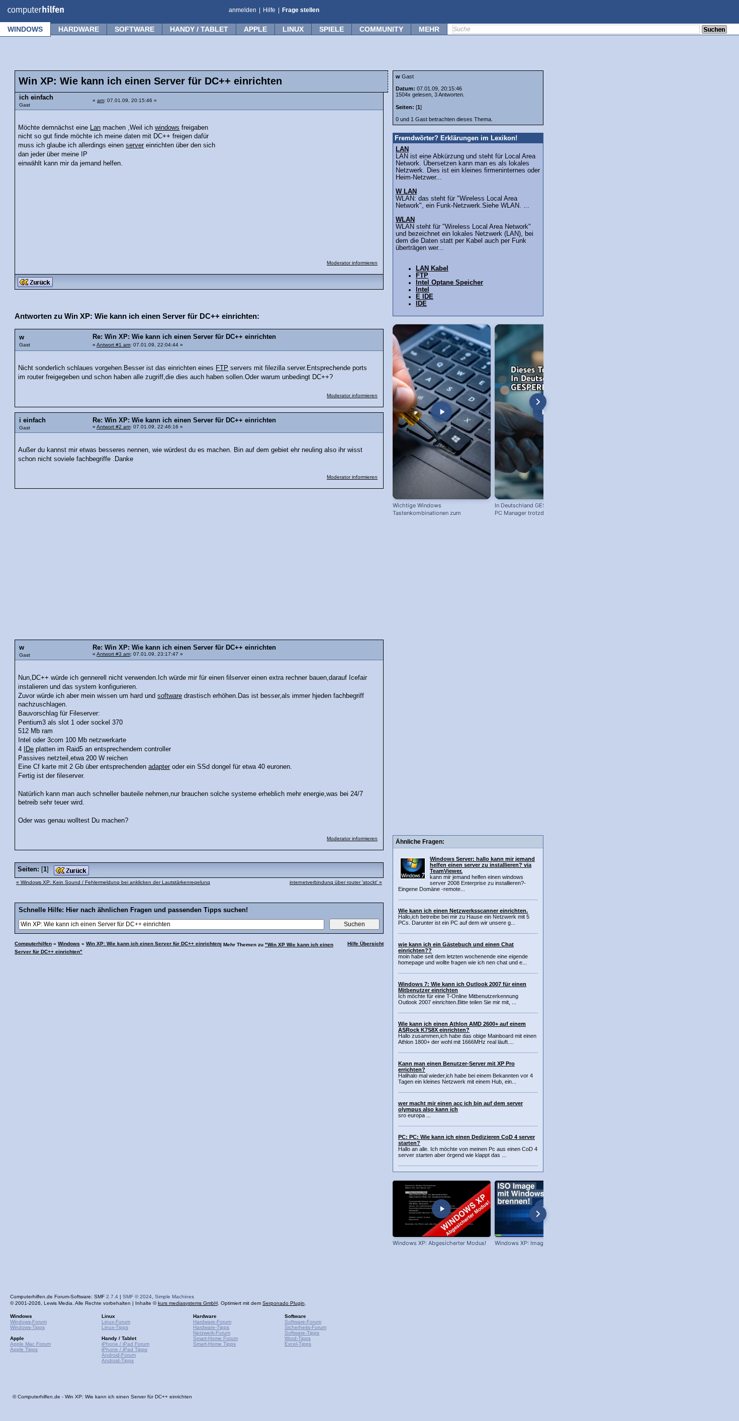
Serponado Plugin (283, 1303)
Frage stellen (300, 10)
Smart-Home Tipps (214, 1344)
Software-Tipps (302, 1333)
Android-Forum (119, 1355)
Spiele (331, 29)
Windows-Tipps (27, 1327)
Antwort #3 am (113, 654)
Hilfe (269, 10)
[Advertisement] (302, 178)
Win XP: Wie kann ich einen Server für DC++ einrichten (153, 943)
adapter (159, 766)
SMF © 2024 (137, 1296)
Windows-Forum (28, 1321)
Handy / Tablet (199, 29)
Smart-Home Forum (215, 1338)
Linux (293, 29)
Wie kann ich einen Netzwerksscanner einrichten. (463, 911)
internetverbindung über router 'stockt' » (336, 882)
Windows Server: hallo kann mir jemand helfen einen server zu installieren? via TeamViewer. (482, 865)
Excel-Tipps (298, 1344)
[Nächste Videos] (537, 401)
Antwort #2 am (113, 426)
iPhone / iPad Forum (125, 1344)
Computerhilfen (33, 943)
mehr (429, 29)
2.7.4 (112, 1296)
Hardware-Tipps (211, 1327)
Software (134, 29)
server (135, 145)
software (169, 695)
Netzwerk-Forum (211, 1333)
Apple (255, 29)
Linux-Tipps (115, 1327)
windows (167, 127)
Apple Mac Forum (30, 1344)
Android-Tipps (118, 1360)
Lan (95, 127)
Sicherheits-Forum (305, 1327)
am (100, 100)
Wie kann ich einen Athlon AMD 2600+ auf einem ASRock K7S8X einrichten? (462, 1027)
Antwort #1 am (113, 344)
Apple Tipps (24, 1349)
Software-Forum (303, 1321)
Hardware (78, 29)
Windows (25, 29)
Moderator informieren (352, 262)
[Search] (714, 30)
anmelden (242, 10)
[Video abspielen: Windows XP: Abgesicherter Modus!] (442, 1208)
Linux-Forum (116, 1321)
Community (381, 29)
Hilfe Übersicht (365, 943)
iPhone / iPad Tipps (124, 1349)
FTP (222, 368)
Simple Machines (174, 1296)
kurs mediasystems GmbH (188, 1303)
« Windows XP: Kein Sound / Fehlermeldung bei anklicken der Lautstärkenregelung (113, 882)
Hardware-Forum (212, 1321)
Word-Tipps (298, 1338)
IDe (29, 749)
